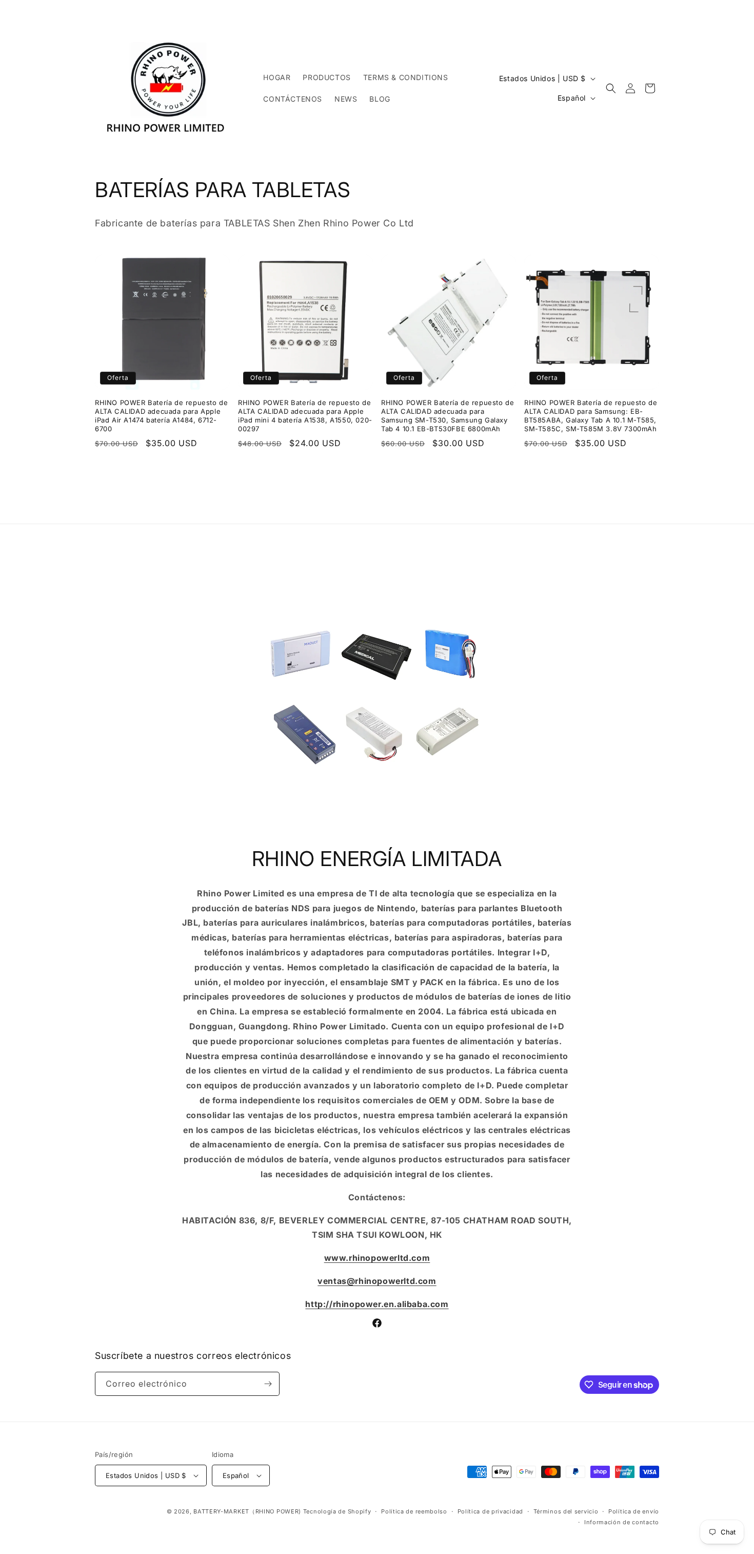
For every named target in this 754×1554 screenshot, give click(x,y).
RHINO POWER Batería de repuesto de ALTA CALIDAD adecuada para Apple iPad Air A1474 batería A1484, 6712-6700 (161, 415)
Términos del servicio (566, 1511)
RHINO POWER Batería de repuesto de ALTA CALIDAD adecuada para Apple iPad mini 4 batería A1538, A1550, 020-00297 (305, 415)
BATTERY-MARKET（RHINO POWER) (247, 1511)
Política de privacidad (490, 1511)
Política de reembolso (414, 1511)
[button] (611, 88)
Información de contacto (621, 1522)
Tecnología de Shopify (337, 1511)
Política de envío (633, 1511)
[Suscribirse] (267, 1384)
